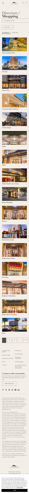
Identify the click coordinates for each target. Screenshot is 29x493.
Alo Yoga (4, 72)
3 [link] (14, 339)
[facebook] (3, 390)
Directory (10, 13)
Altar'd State (6, 90)
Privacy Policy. (20, 487)
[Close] (27, 476)
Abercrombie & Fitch (8, 53)
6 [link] (25, 339)
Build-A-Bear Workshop (9, 315)
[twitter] (6, 390)
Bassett (4, 221)
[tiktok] (12, 390)
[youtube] (15, 390)
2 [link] (9, 339)
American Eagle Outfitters (10, 109)
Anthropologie (6, 128)
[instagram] (9, 390)
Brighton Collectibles (8, 296)
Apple (4, 146)
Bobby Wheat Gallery (8, 258)
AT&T (4, 165)
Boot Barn (5, 277)
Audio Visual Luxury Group (10, 184)
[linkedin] (18, 390)
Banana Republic (7, 202)
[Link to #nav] (3, 3)
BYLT (3, 333)
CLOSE (14, 490)
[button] (9, 384)
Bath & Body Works (8, 240)
